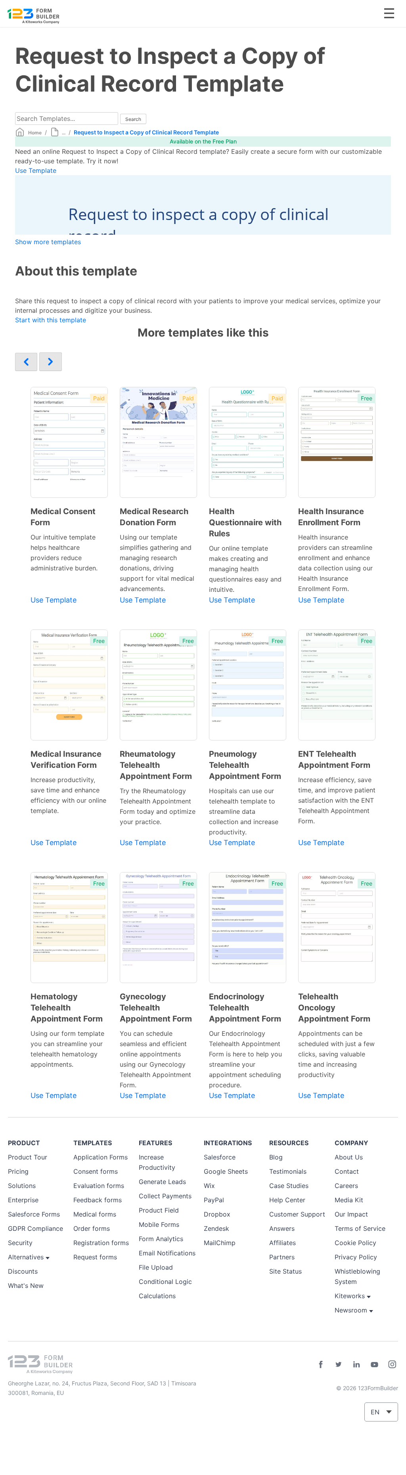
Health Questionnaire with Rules (245, 522)
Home (35, 133)
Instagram (392, 1364)
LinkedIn (356, 1364)
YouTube (374, 1364)
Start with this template (50, 320)
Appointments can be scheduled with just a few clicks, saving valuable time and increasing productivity (336, 1054)
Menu (389, 13)
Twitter (339, 1364)
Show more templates (48, 242)
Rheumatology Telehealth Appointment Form (156, 765)
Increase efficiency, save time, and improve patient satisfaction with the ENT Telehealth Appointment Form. (336, 800)
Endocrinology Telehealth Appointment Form (245, 1008)
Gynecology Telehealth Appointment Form (156, 1008)
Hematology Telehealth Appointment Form (67, 1008)
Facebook (321, 1364)
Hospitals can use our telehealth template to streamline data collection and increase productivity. (243, 811)
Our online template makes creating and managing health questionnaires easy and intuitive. (245, 568)
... (63, 133)
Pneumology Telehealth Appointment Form (245, 765)
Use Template (35, 170)
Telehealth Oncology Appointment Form (334, 1008)
